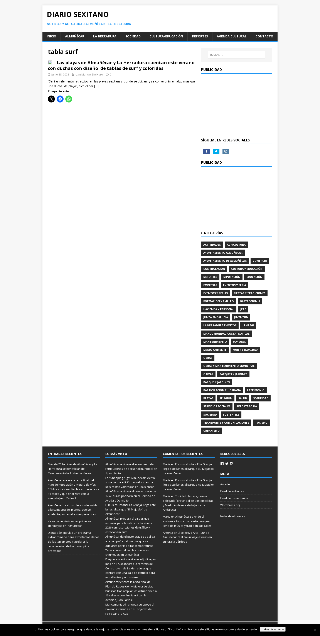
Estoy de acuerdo (273, 629)
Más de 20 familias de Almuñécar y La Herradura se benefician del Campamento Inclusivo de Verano (72, 468)
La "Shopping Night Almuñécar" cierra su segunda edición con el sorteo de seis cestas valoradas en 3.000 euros (130, 482)
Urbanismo (211, 431)
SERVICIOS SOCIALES (216, 406)
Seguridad (260, 398)
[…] (96, 86)
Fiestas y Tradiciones (249, 293)
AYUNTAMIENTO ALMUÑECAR (223, 253)
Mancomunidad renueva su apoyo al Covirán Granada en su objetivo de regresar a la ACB (129, 609)
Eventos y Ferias (215, 293)
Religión (225, 398)
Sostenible (231, 414)
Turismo (261, 423)
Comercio (260, 261)
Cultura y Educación (247, 269)
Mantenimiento (215, 342)
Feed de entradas (232, 491)
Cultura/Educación (166, 36)
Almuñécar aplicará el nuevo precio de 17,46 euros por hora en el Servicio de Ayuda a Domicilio (130, 495)
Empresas (210, 285)
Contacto (264, 36)
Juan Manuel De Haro (89, 74)
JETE (243, 309)
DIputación (231, 277)
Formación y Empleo (218, 301)
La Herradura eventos (219, 325)
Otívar (208, 374)
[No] (314, 630)
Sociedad (133, 36)
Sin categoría (246, 406)
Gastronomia (250, 301)
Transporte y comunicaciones (226, 423)
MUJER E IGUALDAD (245, 350)
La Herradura (104, 36)
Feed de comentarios (234, 498)
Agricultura (236, 245)
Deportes (200, 36)
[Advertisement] (236, 105)
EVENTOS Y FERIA (234, 285)
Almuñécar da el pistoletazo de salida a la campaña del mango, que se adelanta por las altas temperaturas (73, 509)
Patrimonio (255, 390)
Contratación (214, 269)
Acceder (225, 484)
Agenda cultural (232, 36)
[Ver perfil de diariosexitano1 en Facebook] (222, 463)
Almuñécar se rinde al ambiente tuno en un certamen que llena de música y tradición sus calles (187, 521)
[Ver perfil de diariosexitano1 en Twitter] (227, 463)
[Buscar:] (237, 55)
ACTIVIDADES (212, 245)
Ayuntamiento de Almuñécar (225, 261)
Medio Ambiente (215, 350)
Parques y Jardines (233, 374)
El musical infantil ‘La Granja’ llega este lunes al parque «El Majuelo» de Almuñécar (188, 468)
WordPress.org (230, 505)
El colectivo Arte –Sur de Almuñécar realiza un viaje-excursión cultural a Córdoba (187, 537)
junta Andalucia (215, 317)
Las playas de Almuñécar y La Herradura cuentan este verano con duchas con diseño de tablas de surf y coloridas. (121, 65)
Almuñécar (74, 36)
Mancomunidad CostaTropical (226, 334)
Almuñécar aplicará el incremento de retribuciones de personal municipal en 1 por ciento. (131, 468)
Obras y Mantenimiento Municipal (228, 366)
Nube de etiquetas (232, 516)
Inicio (51, 36)
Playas (208, 398)
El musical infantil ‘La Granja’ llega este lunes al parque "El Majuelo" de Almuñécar (130, 509)
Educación (254, 277)
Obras (207, 358)
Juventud (241, 317)
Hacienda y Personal (218, 309)
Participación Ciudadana (222, 390)
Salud (242, 398)
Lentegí (248, 325)
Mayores (239, 342)
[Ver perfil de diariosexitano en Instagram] (232, 463)
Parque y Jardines (216, 382)
